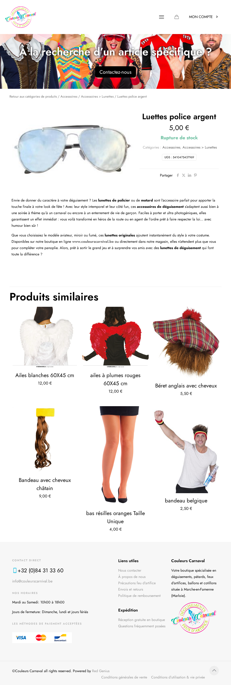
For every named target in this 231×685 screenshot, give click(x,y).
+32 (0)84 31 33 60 (40, 570)
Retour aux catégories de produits (33, 96)
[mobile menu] (161, 17)
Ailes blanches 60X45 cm (44, 375)
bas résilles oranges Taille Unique (115, 517)
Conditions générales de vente (124, 677)
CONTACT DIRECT (26, 560)
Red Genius (100, 671)
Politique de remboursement (139, 595)
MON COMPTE (201, 16)
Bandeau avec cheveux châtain (45, 484)
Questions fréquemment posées (141, 626)
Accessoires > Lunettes (97, 96)
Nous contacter (129, 570)
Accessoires (68, 96)
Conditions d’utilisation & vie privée (178, 677)
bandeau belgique (186, 500)
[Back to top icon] (214, 670)
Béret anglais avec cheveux (186, 385)
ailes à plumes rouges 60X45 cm (115, 379)
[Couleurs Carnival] (21, 17)
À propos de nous (132, 576)
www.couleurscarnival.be (93, 241)
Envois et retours (130, 589)
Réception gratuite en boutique (141, 619)
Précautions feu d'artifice (137, 583)
